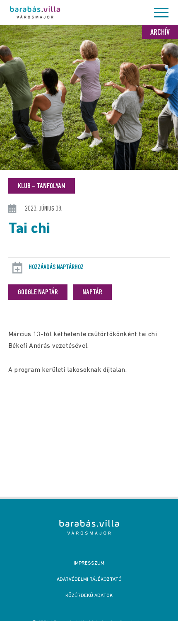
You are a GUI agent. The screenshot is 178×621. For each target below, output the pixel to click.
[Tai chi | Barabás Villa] (89, 527)
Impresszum (89, 563)
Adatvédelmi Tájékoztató (89, 579)
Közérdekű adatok (89, 595)
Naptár (92, 292)
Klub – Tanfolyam (41, 186)
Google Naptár (38, 292)
